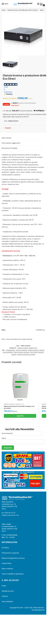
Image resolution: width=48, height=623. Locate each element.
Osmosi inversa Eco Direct (26, 354)
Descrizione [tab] (6, 138)
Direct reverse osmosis (21, 352)
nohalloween (10, 350)
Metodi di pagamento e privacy (13, 558)
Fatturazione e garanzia (10, 553)
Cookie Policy (6, 563)
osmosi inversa (33, 350)
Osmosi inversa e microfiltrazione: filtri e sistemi (22, 10)
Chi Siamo (5, 548)
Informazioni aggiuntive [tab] (11, 143)
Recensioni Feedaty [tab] (9, 148)
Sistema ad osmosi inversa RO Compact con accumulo (19, 407)
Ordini (4, 586)
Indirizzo (5, 596)
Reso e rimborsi (7, 568)
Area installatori (7, 601)
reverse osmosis (21, 350)
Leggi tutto (20, 416)
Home (3, 10)
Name (4, 438)
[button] (42, 4)
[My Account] (38, 3)
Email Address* (7, 433)
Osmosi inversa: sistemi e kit (27, 348)
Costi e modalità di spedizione (13, 574)
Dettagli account (8, 591)
